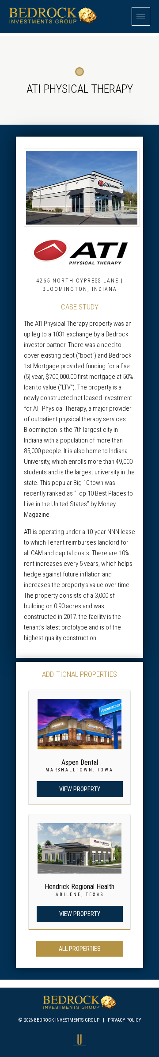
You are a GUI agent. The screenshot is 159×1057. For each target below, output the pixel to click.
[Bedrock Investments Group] (53, 21)
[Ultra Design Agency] (79, 1044)
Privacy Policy (124, 1020)
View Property (79, 789)
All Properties (80, 948)
